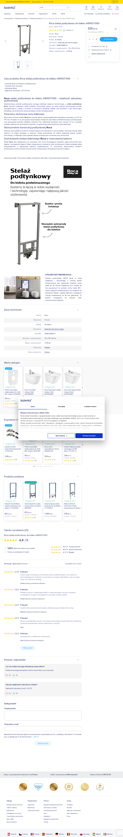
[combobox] (21, 564)
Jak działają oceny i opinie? (73, 563)
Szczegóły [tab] (61, 406)
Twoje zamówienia (33, 810)
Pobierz (47, 347)
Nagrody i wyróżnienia (74, 810)
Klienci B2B (10, 819)
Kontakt (69, 808)
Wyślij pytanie (43, 743)
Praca (68, 816)
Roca (56, 34)
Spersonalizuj (60, 436)
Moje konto (101, 9)
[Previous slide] (5, 40)
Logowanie (30, 805)
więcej (36, 737)
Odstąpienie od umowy (14, 813)
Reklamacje (10, 810)
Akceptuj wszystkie (89, 436)
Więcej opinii (27, 648)
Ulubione (109, 9)
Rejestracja (31, 808)
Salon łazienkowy (72, 813)
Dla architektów (12, 822)
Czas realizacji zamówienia (15, 816)
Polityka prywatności (50, 810)
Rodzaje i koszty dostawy (15, 805)
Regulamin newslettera (51, 819)
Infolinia (93, 9)
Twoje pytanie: (10, 708)
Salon (86, 9)
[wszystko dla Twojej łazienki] (14, 6)
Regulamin (47, 816)
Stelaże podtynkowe (21, 18)
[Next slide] (42, 40)
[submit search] (67, 7)
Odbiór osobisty (12, 808)
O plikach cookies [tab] (90, 406)
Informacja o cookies (50, 808)
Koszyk (117, 9)
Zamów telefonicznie (98, 54)
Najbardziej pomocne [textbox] (20, 564)
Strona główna (8, 18)
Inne (45, 813)
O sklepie (70, 805)
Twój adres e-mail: (11, 724)
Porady (46, 822)
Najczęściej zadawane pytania (53, 805)
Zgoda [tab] (33, 406)
